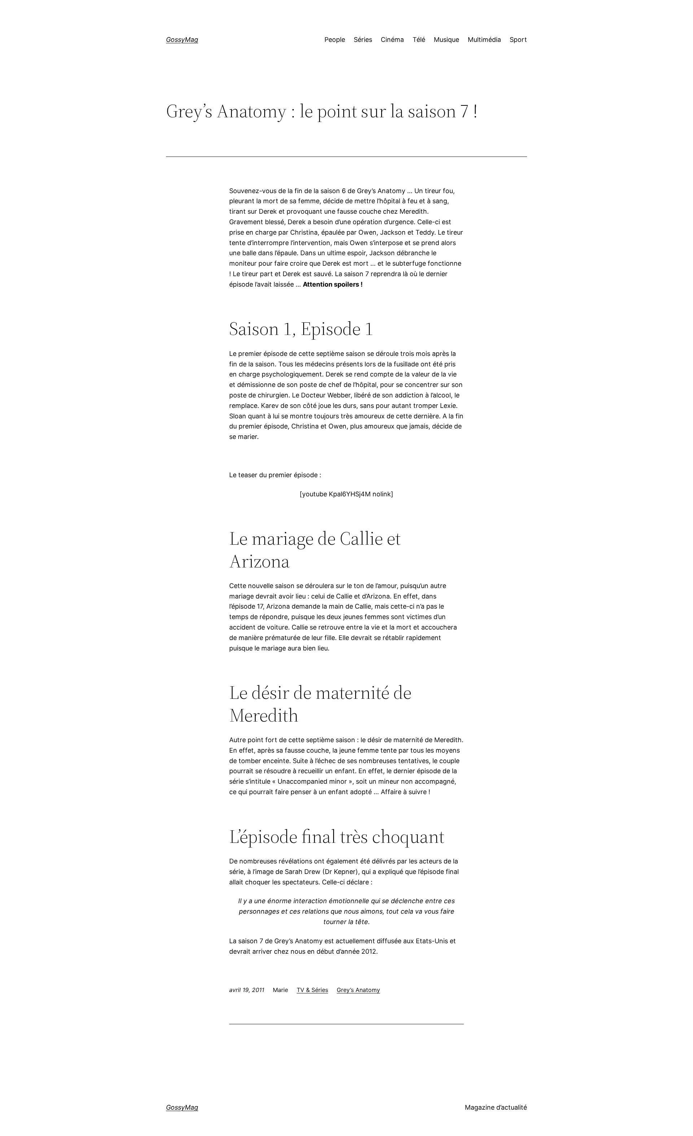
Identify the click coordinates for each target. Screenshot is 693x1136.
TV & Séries (312, 989)
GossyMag (182, 39)
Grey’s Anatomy (358, 989)
